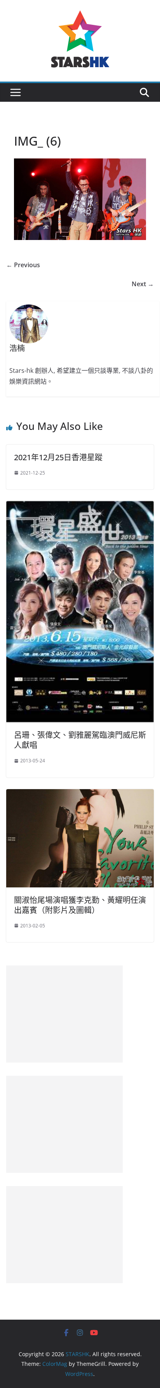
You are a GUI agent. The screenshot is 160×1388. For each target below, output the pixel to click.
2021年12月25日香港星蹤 (58, 457)
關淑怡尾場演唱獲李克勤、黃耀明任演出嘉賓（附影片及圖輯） (80, 905)
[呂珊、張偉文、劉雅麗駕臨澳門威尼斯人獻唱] (80, 506)
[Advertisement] (64, 1014)
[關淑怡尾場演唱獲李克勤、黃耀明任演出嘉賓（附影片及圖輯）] (80, 794)
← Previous (23, 265)
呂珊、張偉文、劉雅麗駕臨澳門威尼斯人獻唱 (80, 740)
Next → (143, 284)
